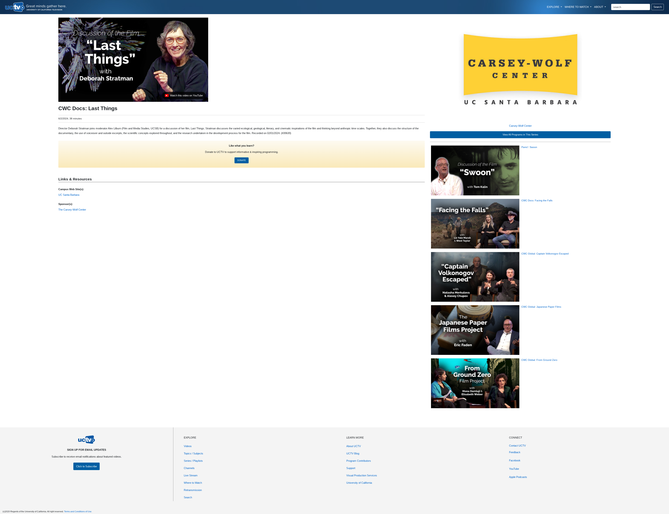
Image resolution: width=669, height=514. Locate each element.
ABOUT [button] (599, 6)
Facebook (514, 460)
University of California (359, 482)
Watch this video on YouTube (184, 96)
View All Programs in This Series (520, 134)
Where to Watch (193, 482)
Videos (188, 446)
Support (350, 468)
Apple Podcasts (518, 476)
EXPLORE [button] (553, 6)
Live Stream (191, 475)
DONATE (241, 160)
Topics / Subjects (193, 453)
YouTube (514, 468)
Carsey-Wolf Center (520, 125)
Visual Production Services (361, 475)
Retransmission (193, 490)
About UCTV (353, 446)
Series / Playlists (193, 460)
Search (657, 6)
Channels (189, 468)
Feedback (514, 452)
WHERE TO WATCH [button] (577, 6)
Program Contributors (358, 460)
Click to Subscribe (86, 466)
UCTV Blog (352, 453)
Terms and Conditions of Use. (78, 511)
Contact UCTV (517, 445)
